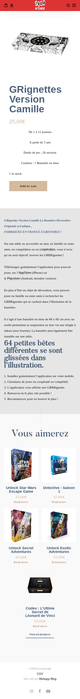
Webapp (44, 678)
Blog (53, 678)
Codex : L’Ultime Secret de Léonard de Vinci (40, 612)
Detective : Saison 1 (59, 490)
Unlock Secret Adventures (21, 550)
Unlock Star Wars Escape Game (21, 490)
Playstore (13, 278)
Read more (21, 502)
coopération (47, 249)
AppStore (25, 272)
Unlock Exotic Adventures (59, 550)
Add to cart (28, 186)
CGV (40, 673)
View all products (39, 634)
